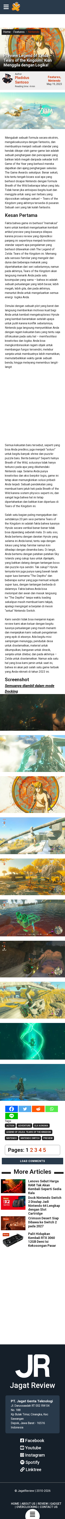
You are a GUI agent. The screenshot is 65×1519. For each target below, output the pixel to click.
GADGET (55, 1503)
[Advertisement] (32, 405)
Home (7, 32)
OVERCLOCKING (27, 1507)
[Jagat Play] (15, 7)
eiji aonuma (41, 1125)
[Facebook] (11, 1109)
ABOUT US (28, 1503)
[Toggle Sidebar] (7, 7)
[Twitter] (25, 1109)
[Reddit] (38, 1109)
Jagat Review (32, 1385)
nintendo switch (30, 1138)
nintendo (11, 1138)
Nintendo (33, 32)
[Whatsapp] (51, 1109)
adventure (24, 1125)
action (10, 1125)
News (5, 1182)
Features (19, 32)
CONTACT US (49, 1507)
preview (48, 1138)
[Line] (11, 1116)
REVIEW (43, 1503)
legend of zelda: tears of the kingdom (28, 1132)
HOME (15, 1503)
